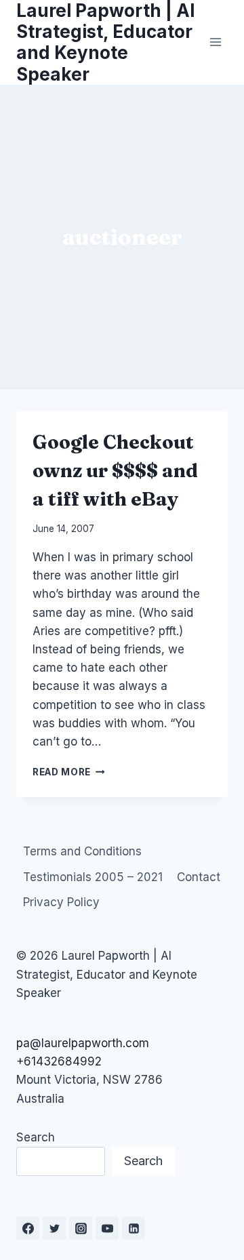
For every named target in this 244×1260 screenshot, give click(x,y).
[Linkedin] (133, 1228)
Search (35, 1137)
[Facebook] (27, 1228)
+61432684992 (59, 1061)
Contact (198, 877)
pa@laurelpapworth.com (82, 1043)
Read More (69, 772)
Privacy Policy (61, 902)
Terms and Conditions (82, 851)
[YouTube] (107, 1228)
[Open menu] (215, 42)
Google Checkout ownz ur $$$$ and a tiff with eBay (115, 470)
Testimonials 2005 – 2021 (93, 877)
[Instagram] (80, 1228)
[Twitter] (54, 1228)
